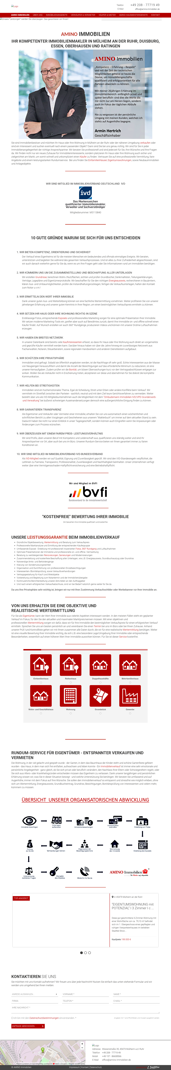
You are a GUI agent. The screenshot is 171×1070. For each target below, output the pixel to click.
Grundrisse (41, 277)
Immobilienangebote (56, 15)
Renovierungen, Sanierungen (57, 555)
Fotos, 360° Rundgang (86, 549)
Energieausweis (117, 280)
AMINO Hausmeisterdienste (133, 15)
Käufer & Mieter (107, 15)
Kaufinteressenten (72, 342)
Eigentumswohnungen (119, 160)
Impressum (74, 1067)
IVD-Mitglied (32, 458)
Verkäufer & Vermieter (83, 15)
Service (123, 636)
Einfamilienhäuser (97, 160)
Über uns (37, 15)
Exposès (62, 318)
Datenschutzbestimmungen (44, 1018)
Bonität (73, 369)
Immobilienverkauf (110, 766)
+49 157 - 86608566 (111, 1056)
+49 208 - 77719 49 (145, 5)
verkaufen (145, 142)
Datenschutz (96, 1067)
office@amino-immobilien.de (147, 9)
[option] (85, 19)
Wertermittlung (51, 542)
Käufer (83, 156)
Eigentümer (29, 615)
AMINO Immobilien (20, 15)
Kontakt (155, 15)
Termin (97, 626)
